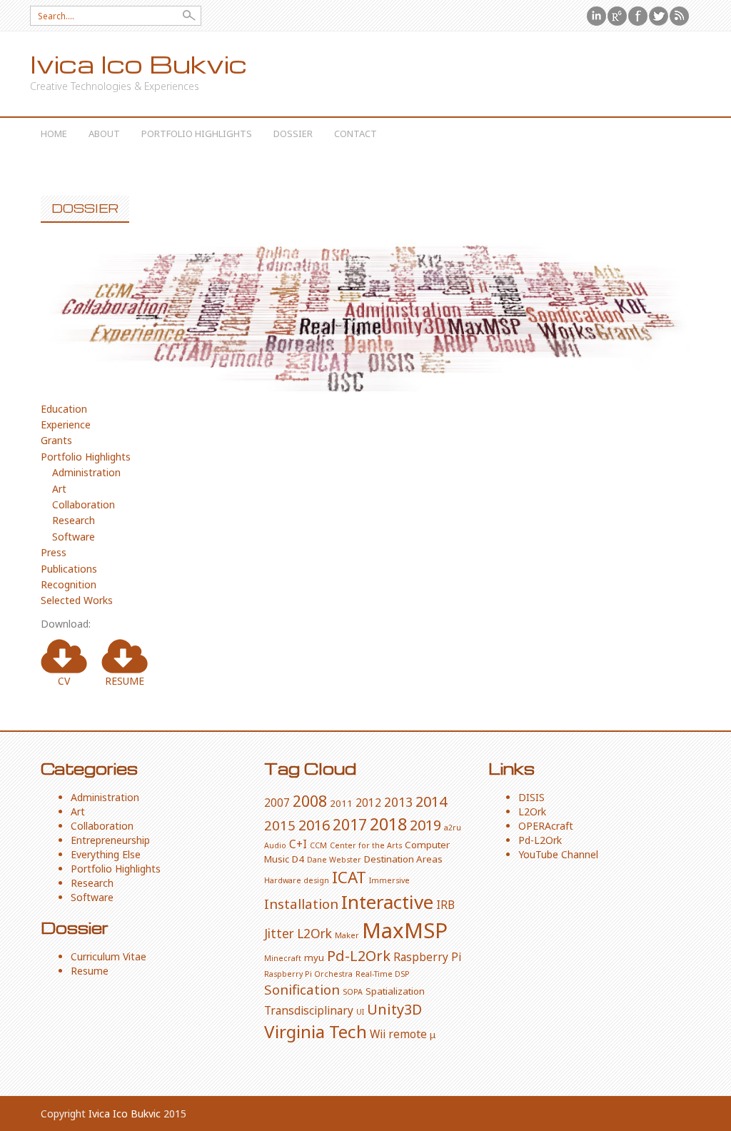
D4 (298, 859)
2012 (368, 802)
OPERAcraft (545, 826)
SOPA (353, 992)
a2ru (452, 828)
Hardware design (296, 880)
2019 (425, 825)
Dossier (293, 133)
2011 (341, 803)
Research (73, 520)
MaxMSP (405, 930)
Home (54, 133)
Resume (90, 970)
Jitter (279, 933)
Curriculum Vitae (108, 956)
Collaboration (83, 504)
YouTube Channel (558, 854)
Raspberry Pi (427, 957)
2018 (388, 824)
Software (73, 536)
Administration (86, 472)
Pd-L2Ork (358, 955)
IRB (445, 905)
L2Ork (314, 933)
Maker (347, 935)
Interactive (387, 902)
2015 (280, 825)
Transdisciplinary (308, 1010)
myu (314, 957)
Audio (275, 845)
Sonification (302, 989)
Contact (355, 133)
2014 (431, 801)
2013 (398, 801)
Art (59, 489)
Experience (66, 424)
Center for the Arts (366, 845)
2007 (277, 802)
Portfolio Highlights (196, 133)
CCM (318, 845)
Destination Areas (403, 859)
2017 (350, 824)
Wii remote (398, 1034)
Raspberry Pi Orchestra (308, 974)
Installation (301, 904)
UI (360, 1012)
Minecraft (282, 958)
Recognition (68, 584)
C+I (298, 844)
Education (64, 409)
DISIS (531, 797)
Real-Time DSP (383, 974)
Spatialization (395, 991)
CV (64, 681)
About (104, 133)
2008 (310, 800)
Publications (69, 568)
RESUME (124, 681)
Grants (56, 440)
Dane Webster (334, 860)
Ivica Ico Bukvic (138, 63)
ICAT (349, 877)
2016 (314, 825)
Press (53, 552)
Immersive (389, 880)
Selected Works (77, 600)
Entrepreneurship (110, 840)
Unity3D (394, 1009)
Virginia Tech (315, 1031)
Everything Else (106, 854)
